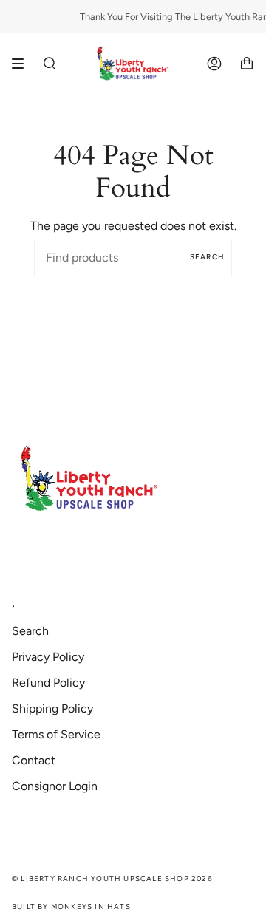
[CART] (246, 64)
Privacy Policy (48, 657)
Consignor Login (55, 786)
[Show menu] (23, 63)
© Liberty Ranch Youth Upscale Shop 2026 (112, 878)
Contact (33, 760)
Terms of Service (56, 734)
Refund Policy (48, 683)
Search (207, 257)
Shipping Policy (52, 708)
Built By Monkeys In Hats (71, 906)
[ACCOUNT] (214, 64)
